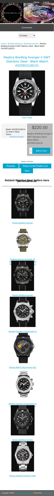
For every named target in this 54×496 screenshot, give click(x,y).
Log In (46, 2)
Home (36, 2)
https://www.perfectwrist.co (23, 493)
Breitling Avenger (31, 44)
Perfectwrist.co (47, 493)
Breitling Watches (15, 44)
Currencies (27, 27)
